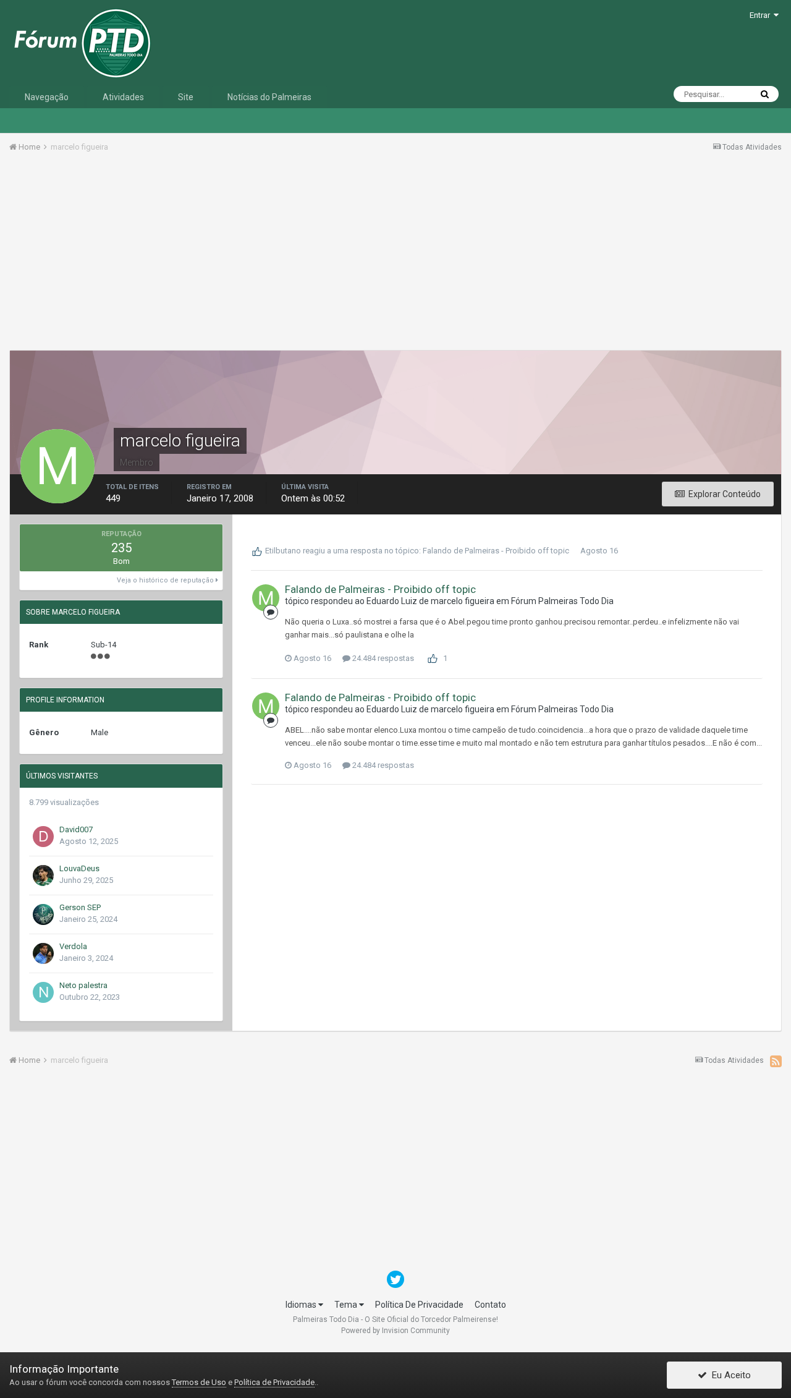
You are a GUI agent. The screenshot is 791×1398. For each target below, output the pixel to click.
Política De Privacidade (419, 1305)
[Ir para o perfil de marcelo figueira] (265, 598)
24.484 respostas (382, 658)
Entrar (762, 15)
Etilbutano (283, 550)
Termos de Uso (199, 1382)
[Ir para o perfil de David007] (43, 836)
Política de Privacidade (274, 1382)
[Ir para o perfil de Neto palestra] (43, 992)
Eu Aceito (729, 1375)
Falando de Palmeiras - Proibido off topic (496, 550)
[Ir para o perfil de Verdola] (43, 953)
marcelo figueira (462, 601)
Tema (346, 1305)
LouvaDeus (79, 868)
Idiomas (302, 1305)
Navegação (47, 97)
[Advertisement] (395, 255)
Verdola (73, 946)
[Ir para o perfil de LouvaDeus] (43, 875)
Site (185, 97)
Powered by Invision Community (395, 1330)
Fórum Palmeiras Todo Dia (562, 601)
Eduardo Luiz (391, 601)
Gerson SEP (80, 907)
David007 (76, 829)
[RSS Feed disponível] (776, 1061)
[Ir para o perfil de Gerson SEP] (43, 914)
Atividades (123, 97)
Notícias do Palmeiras (269, 97)
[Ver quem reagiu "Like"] (432, 657)
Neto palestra (83, 985)
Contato (490, 1305)
